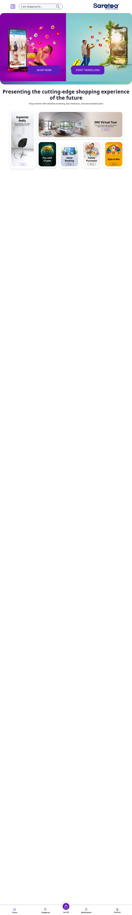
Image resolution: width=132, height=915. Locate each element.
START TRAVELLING (88, 70)
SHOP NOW (44, 70)
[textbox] (41, 6)
